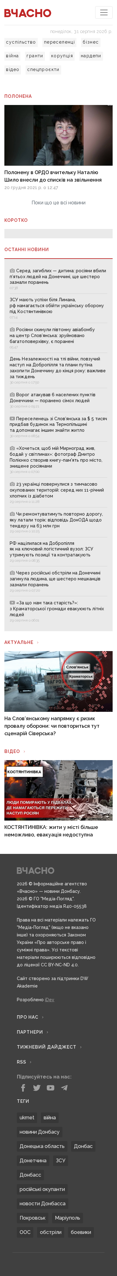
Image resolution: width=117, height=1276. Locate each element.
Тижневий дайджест (46, 1047)
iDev (49, 999)
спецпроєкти (43, 69)
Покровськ (33, 1218)
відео (12, 69)
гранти (35, 55)
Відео (12, 751)
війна (12, 55)
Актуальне (18, 642)
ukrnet (27, 1118)
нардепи (91, 55)
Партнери (30, 1032)
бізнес (91, 42)
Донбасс (30, 1175)
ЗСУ (60, 1161)
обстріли (50, 1232)
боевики (81, 1232)
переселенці (59, 42)
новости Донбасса (43, 1204)
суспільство (21, 42)
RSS (21, 1061)
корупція (62, 55)
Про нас (27, 1017)
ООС (25, 1232)
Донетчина (33, 1161)
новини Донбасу (40, 1132)
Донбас (83, 1146)
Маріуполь (67, 1218)
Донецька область (42, 1146)
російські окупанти (42, 1189)
